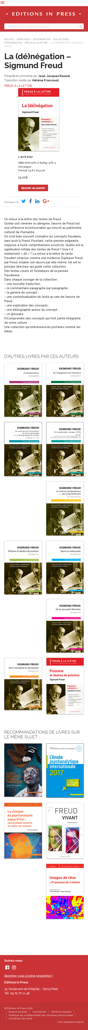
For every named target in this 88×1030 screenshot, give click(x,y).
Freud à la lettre (36, 42)
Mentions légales (61, 1011)
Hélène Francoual (45, 80)
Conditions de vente (21, 1018)
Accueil (9, 39)
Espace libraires (18, 1011)
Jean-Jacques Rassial (54, 76)
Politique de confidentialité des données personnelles (41, 1015)
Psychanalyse (42, 39)
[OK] (81, 26)
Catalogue (23, 39)
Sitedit (80, 1022)
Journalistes (39, 1011)
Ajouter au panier (33, 188)
